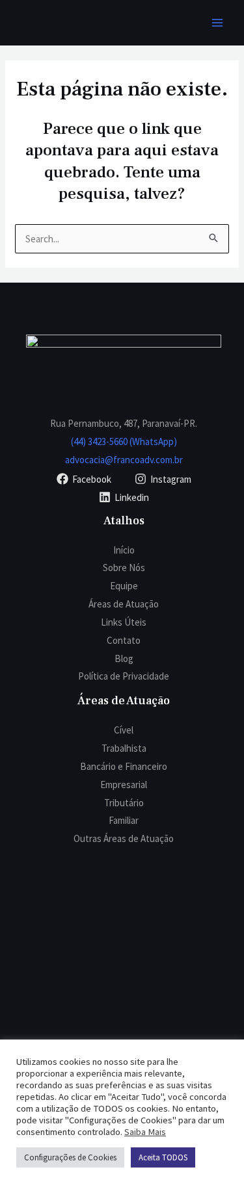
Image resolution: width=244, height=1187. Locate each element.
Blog (124, 658)
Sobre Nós (124, 567)
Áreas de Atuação (123, 604)
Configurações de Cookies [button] (70, 1157)
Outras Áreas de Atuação (124, 838)
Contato (124, 640)
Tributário (124, 803)
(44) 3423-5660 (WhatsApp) (124, 441)
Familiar (124, 820)
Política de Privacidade (123, 676)
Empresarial (123, 784)
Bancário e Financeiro (123, 766)
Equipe (124, 586)
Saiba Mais (145, 1132)
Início (124, 550)
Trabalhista (124, 748)
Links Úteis (123, 622)
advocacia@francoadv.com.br (124, 459)
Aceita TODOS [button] (163, 1157)
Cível (123, 730)
